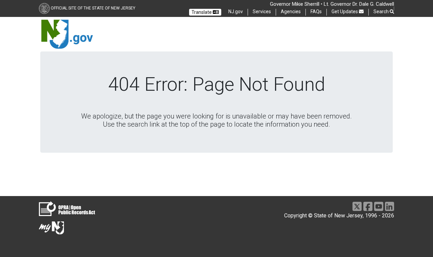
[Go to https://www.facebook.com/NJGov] (367, 206)
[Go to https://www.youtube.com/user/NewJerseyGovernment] (378, 206)
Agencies (291, 11)
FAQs (316, 11)
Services (262, 11)
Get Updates (345, 11)
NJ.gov (235, 11)
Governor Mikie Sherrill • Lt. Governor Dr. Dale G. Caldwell (332, 4)
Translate (202, 12)
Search (381, 11)
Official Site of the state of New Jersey (93, 8)
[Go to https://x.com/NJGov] (357, 206)
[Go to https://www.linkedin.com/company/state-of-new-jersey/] (389, 206)
